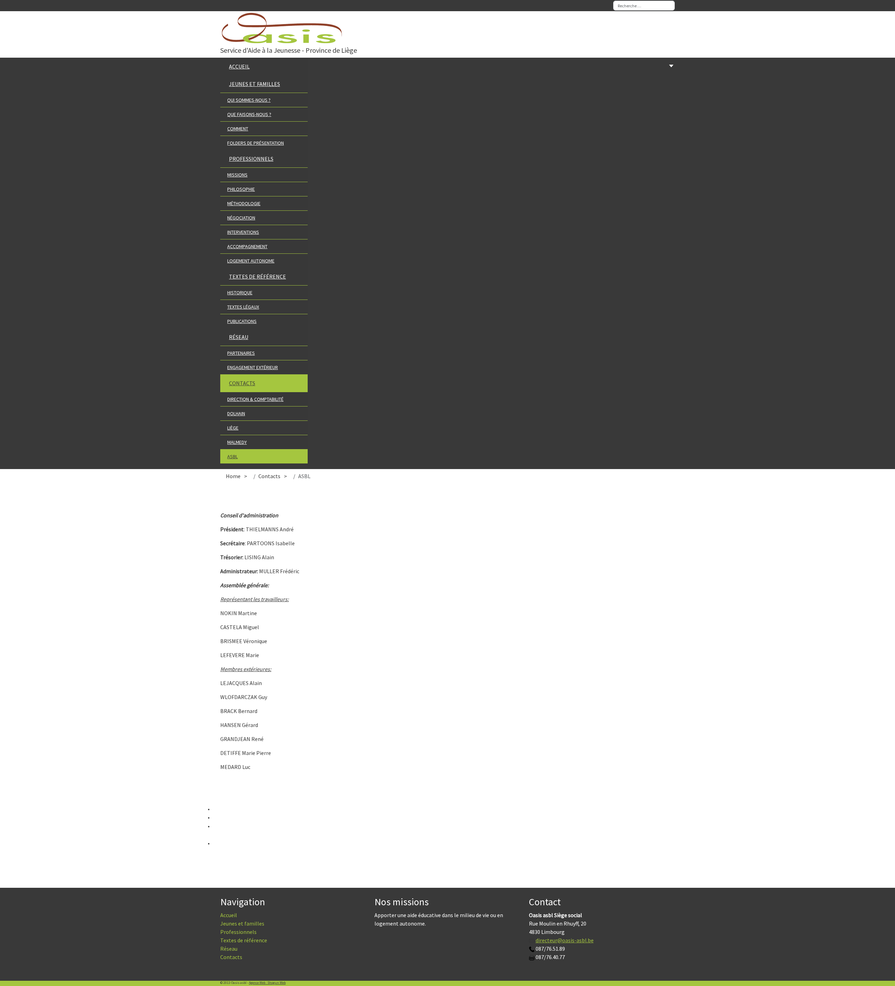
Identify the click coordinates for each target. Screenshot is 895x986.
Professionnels (238, 931)
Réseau (228, 948)
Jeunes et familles (242, 923)
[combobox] (644, 5)
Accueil (228, 915)
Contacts (231, 956)
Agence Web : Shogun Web (267, 982)
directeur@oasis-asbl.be (565, 940)
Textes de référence (243, 940)
